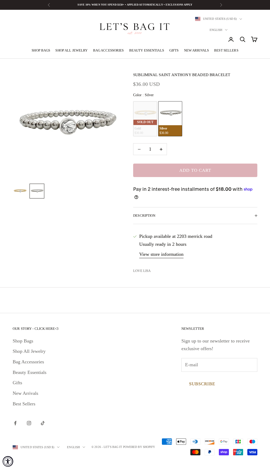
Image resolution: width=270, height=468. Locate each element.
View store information (161, 254)
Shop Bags (41, 50)
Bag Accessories (108, 50)
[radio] (145, 118)
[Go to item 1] (20, 191)
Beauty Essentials (146, 50)
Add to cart (195, 170)
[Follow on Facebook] (15, 423)
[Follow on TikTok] (42, 423)
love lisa (142, 271)
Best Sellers (226, 50)
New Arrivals (196, 50)
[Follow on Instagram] (29, 423)
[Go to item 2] (37, 191)
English (216, 29)
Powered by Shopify (139, 446)
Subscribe (202, 383)
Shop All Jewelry (71, 50)
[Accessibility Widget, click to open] (8, 461)
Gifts (174, 50)
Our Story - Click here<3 (36, 329)
